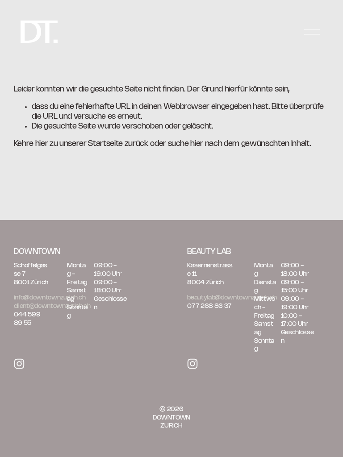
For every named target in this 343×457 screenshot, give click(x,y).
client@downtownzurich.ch (52, 306)
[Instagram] (19, 363)
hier (41, 143)
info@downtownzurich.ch (50, 298)
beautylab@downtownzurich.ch (231, 298)
